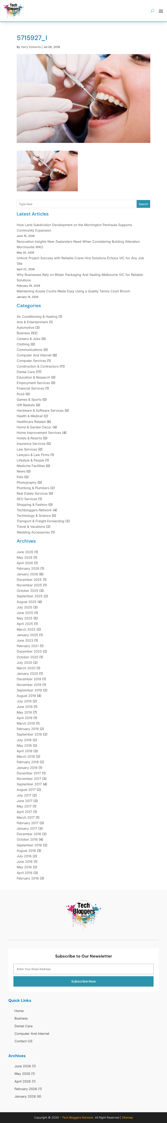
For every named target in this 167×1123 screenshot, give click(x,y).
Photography (26, 482)
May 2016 (24, 867)
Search (143, 204)
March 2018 (26, 756)
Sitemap (127, 1117)
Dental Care (26, 372)
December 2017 (29, 773)
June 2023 (25, 640)
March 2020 (26, 668)
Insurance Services (31, 444)
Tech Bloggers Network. (78, 1117)
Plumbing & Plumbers (33, 488)
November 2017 (29, 779)
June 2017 (24, 801)
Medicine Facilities (31, 466)
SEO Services (27, 499)
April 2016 (24, 873)
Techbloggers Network (34, 510)
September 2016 (29, 845)
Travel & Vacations (31, 527)
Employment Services (33, 383)
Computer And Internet (34, 355)
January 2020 (27, 673)
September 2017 (29, 784)
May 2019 (24, 712)
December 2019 (29, 679)
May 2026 (24, 557)
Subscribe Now (83, 981)
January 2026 (27, 574)
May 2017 (24, 806)
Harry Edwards (31, 47)
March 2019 (26, 723)
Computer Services (31, 361)
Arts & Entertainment (32, 322)
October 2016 (27, 839)
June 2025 (25, 613)
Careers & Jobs (28, 339)
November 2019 (29, 685)
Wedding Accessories (33, 532)
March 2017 (26, 817)
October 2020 (27, 657)
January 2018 (27, 768)
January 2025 (27, 635)
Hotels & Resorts (29, 438)
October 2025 (27, 591)
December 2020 (29, 651)
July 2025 (24, 607)
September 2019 (29, 690)
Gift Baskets (26, 405)
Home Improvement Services (39, 433)
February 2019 (28, 729)
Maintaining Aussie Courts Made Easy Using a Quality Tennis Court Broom (73, 291)
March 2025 (26, 629)
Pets (20, 477)
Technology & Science (34, 516)
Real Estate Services (32, 493)
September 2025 (30, 596)
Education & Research (33, 377)
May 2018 (24, 745)
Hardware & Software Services (40, 410)
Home (19, 1011)
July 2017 (24, 795)
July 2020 (24, 663)
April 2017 (24, 812)
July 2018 (24, 740)
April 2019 (24, 718)
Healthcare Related (31, 422)
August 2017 (26, 790)
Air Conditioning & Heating (37, 316)
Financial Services (30, 388)
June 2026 (25, 552)
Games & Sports (29, 399)
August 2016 (26, 851)
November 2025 (29, 585)
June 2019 (25, 707)
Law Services (27, 449)
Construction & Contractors (37, 366)
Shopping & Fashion (32, 505)
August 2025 (26, 602)
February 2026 (28, 568)
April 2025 (25, 624)
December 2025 (29, 580)
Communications (29, 350)
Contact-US (23, 1041)
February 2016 (28, 878)
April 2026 (25, 563)
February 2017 (27, 823)
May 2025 (24, 618)
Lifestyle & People (30, 460)
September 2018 (29, 734)
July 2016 (24, 856)
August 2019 (26, 696)
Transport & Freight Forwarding (40, 521)
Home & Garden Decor (34, 427)
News (21, 471)
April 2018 (24, 751)
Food (20, 394)
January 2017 (27, 828)
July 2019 (24, 701)
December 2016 (29, 834)
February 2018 (28, 762)
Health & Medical (30, 416)
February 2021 (28, 646)
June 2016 (25, 862)
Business (23, 333)
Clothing (23, 344)
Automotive (25, 327)
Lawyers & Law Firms (33, 455)
